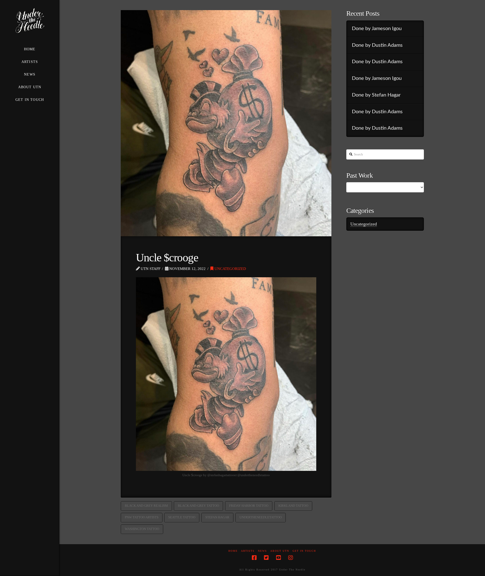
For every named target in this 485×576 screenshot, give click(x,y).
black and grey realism (146, 506)
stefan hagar (217, 517)
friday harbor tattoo (248, 506)
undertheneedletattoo (260, 517)
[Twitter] (266, 557)
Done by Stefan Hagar (376, 95)
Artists (248, 550)
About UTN (279, 550)
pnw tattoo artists (141, 517)
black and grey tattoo (198, 506)
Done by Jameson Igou (377, 28)
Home (233, 550)
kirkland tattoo (293, 506)
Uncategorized (229, 268)
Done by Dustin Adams (377, 45)
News (262, 550)
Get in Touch (304, 550)
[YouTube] (278, 557)
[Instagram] (290, 557)
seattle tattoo (181, 517)
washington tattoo (142, 529)
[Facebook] (254, 557)
